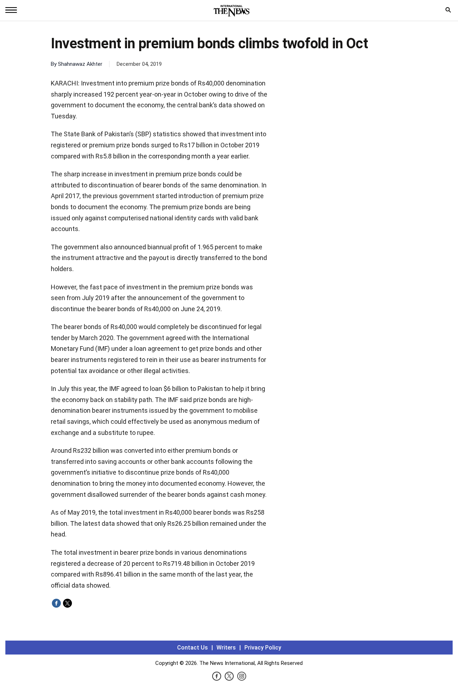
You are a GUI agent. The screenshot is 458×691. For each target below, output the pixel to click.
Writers (226, 647)
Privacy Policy (262, 647)
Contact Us (192, 647)
